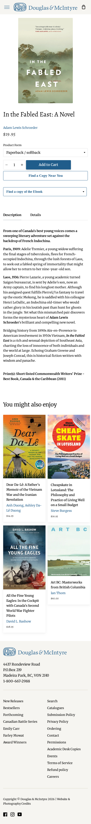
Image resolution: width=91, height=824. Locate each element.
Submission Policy (61, 715)
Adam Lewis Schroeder (20, 128)
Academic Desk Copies (64, 749)
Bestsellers (11, 708)
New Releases (13, 701)
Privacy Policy (57, 722)
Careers (53, 777)
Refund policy (57, 770)
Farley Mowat (13, 735)
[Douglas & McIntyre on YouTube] (20, 814)
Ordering (54, 729)
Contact (53, 735)
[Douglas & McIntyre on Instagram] (12, 814)
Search (52, 701)
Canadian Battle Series (20, 722)
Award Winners (14, 742)
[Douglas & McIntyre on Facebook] (5, 814)
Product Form (12, 145)
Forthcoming (13, 715)
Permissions (56, 742)
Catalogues (55, 708)
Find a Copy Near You (46, 176)
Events (52, 756)
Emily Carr (11, 729)
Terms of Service (60, 763)
